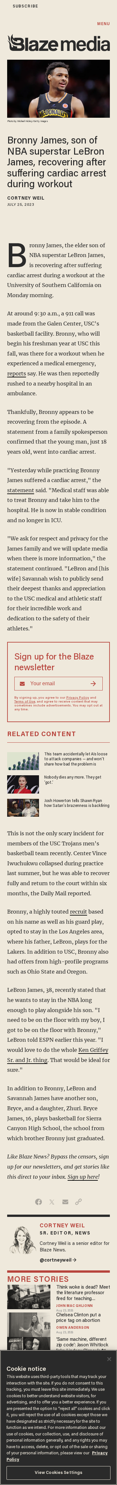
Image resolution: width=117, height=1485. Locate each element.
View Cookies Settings (59, 1473)
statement (20, 490)
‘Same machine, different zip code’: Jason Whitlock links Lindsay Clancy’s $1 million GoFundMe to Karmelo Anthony (82, 1345)
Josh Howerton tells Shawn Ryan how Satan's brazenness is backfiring (77, 803)
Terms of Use (24, 702)
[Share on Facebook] (38, 1202)
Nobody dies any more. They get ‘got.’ (72, 780)
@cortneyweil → (58, 1260)
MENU (103, 24)
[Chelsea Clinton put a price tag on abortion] (29, 1323)
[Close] (109, 1359)
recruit (78, 911)
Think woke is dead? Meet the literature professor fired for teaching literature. (83, 1293)
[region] (58, 1417)
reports (16, 373)
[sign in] (4, 6)
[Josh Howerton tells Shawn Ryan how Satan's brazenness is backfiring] (23, 806)
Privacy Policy (77, 698)
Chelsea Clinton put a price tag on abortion (78, 1318)
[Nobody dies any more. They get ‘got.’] (23, 783)
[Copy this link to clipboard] (78, 1202)
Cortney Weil (26, 198)
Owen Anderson (72, 1328)
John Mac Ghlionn (74, 1306)
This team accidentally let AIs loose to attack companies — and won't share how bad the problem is (76, 759)
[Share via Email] (65, 1202)
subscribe (25, 6)
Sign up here (83, 1177)
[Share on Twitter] (51, 1202)
